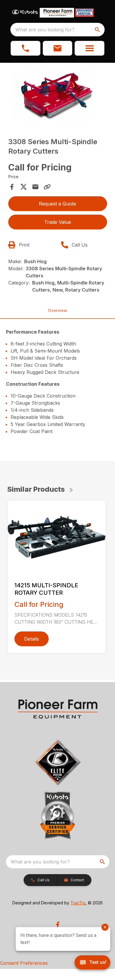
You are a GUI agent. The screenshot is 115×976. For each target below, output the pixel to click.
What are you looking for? (45, 30)
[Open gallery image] (57, 95)
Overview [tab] (57, 310)
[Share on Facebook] (11, 186)
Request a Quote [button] (57, 204)
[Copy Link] (47, 186)
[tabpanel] (57, 95)
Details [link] (31, 639)
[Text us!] (92, 963)
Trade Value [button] (57, 222)
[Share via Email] (35, 186)
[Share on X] (23, 186)
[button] (25, 48)
